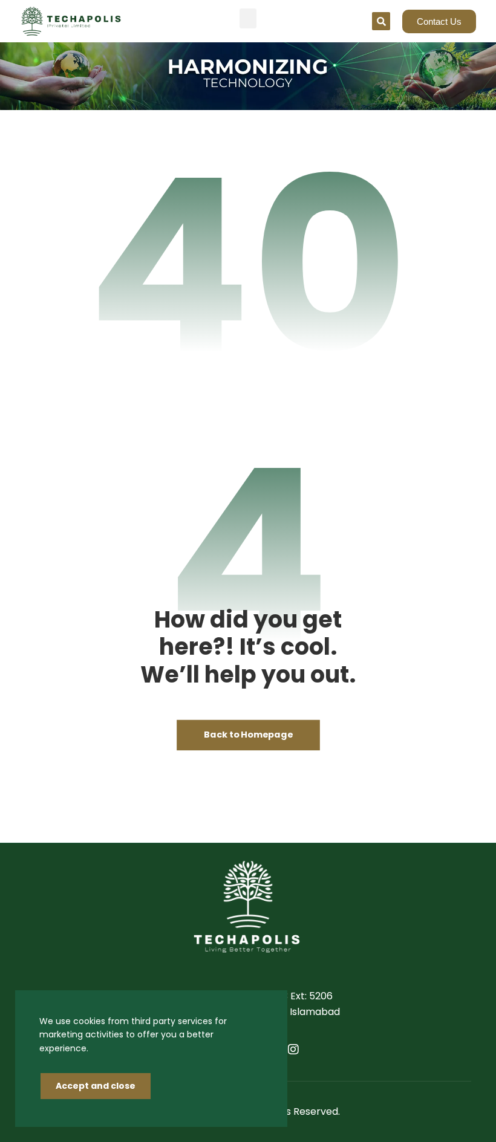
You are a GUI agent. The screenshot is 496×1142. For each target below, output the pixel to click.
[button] (248, 18)
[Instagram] (293, 1049)
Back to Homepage (248, 735)
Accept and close (95, 1086)
